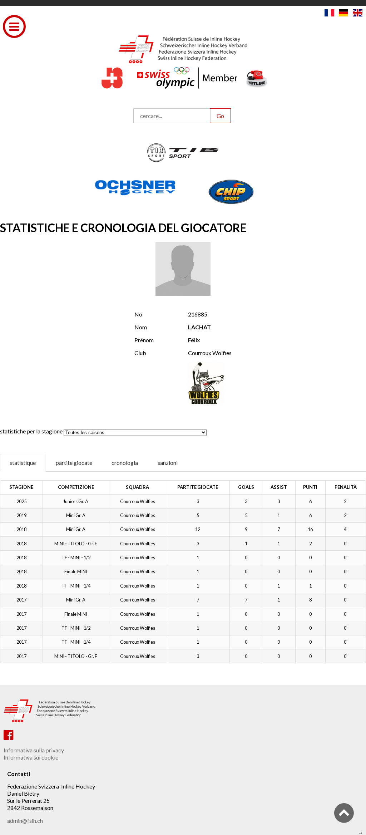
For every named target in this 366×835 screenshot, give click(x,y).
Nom (140, 327)
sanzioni (168, 462)
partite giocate (74, 462)
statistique (23, 462)
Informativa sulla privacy (34, 750)
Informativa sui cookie (31, 757)
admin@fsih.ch (25, 820)
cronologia (125, 462)
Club (140, 352)
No (138, 314)
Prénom (144, 340)
